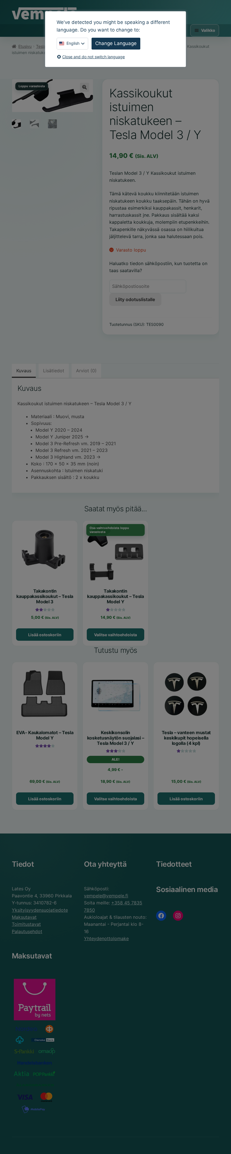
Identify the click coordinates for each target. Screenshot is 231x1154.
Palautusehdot (27, 931)
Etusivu (25, 46)
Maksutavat (24, 917)
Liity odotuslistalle (135, 299)
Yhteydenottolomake (106, 938)
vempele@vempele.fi (106, 895)
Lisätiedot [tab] (53, 370)
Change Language (116, 43)
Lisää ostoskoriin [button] (44, 634)
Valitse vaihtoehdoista (115, 634)
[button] (84, 87)
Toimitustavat (26, 924)
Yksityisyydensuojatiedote (40, 910)
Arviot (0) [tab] (86, 370)
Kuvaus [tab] (23, 370)
